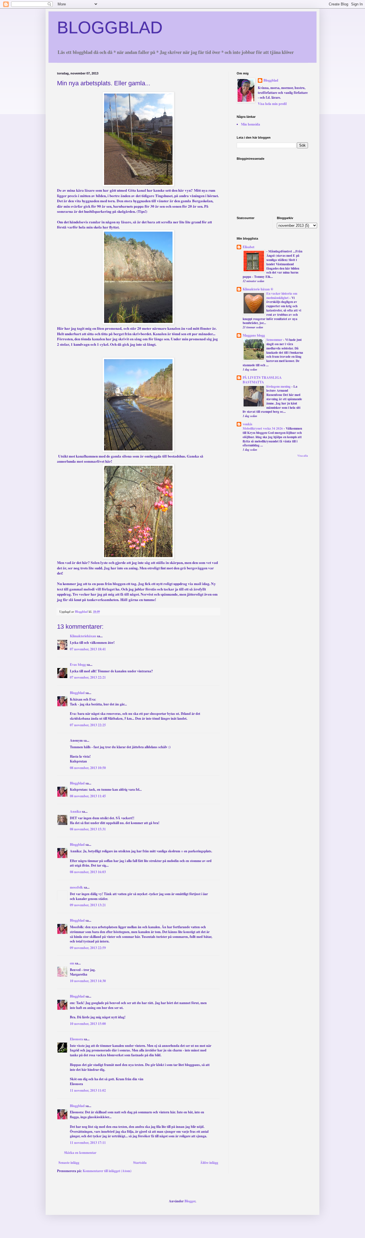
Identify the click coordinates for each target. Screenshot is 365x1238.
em (72, 963)
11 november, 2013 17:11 (88, 1142)
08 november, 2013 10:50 (88, 767)
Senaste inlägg (68, 1162)
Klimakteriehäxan (83, 636)
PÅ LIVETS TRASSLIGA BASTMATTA (262, 380)
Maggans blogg (254, 335)
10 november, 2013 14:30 (88, 980)
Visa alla (302, 456)
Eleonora (76, 1039)
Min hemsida (250, 124)
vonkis (247, 424)
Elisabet (248, 246)
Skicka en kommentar (80, 1152)
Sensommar (274, 339)
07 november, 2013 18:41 (88, 649)
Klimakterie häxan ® (258, 289)
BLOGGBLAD (110, 27)
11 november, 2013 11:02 (88, 1090)
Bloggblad (77, 692)
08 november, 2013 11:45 (88, 796)
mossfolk (76, 887)
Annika (75, 811)
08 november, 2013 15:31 (88, 829)
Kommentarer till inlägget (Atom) (107, 1170)
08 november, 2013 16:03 (88, 871)
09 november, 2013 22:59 (88, 947)
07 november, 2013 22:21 (88, 677)
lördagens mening (278, 386)
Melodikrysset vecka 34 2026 (263, 428)
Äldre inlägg (209, 1162)
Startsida (140, 1162)
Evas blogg (78, 664)
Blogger (189, 1201)
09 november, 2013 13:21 (88, 905)
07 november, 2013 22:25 (88, 725)
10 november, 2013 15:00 (88, 1023)
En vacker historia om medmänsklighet (281, 295)
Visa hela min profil (272, 103)
